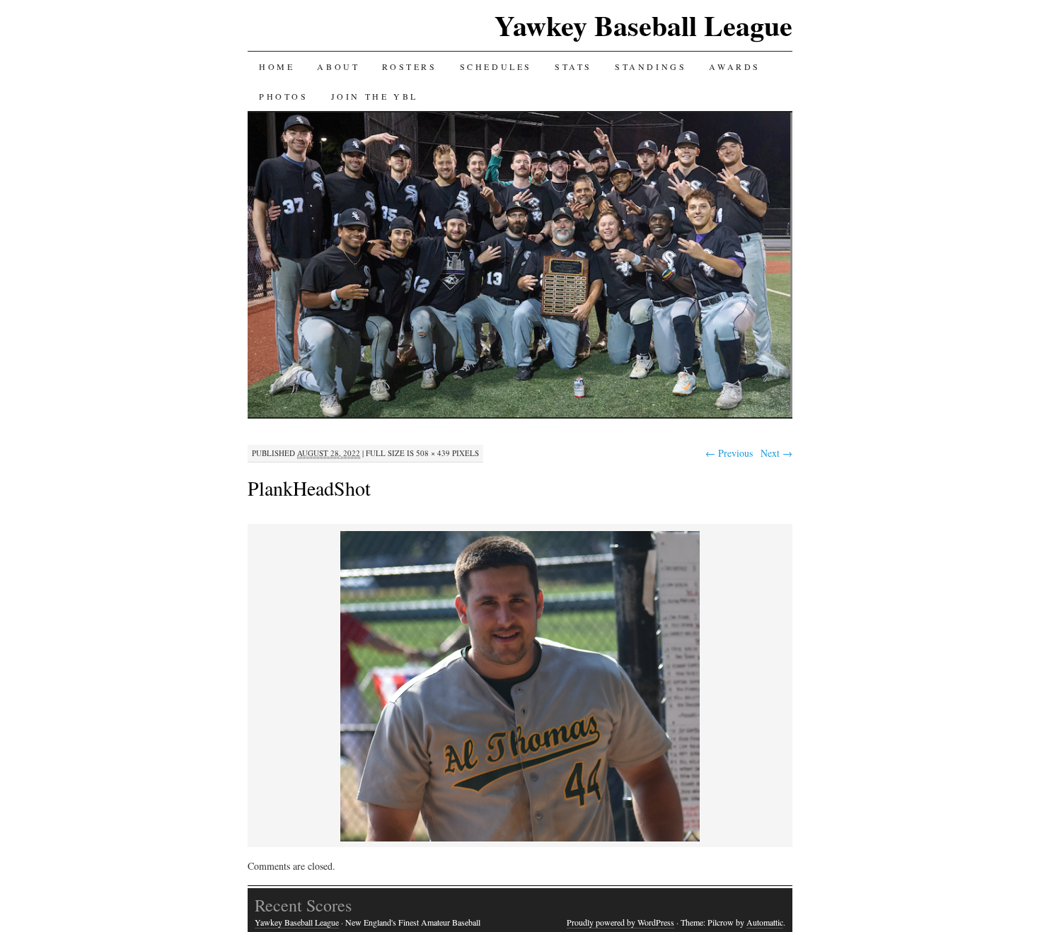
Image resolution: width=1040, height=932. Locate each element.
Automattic (764, 922)
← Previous (729, 453)
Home (276, 66)
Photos (283, 96)
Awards (735, 66)
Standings (650, 66)
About (338, 66)
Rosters (409, 66)
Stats (573, 66)
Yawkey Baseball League (643, 25)
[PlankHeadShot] (520, 839)
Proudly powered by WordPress (620, 922)
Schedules (496, 66)
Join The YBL (374, 96)
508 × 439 (433, 453)
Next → (776, 453)
